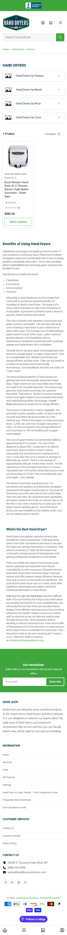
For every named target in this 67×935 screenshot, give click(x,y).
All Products (9, 777)
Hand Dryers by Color (28, 117)
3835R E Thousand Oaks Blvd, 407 (28, 862)
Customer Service (12, 835)
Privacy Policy (10, 843)
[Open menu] (60, 23)
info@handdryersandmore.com (26, 640)
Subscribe (55, 681)
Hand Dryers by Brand (28, 89)
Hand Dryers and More (27, 898)
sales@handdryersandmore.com (27, 872)
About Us (7, 762)
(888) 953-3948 (16, 867)
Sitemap (7, 785)
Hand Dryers (18, 49)
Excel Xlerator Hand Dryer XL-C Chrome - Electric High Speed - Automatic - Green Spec (16, 189)
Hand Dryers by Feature (30, 75)
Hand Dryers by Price (28, 103)
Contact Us (8, 828)
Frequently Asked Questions (17, 799)
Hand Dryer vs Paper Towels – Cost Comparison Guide (30, 792)
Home (6, 49)
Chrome (31, 49)
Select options (18, 221)
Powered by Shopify (50, 898)
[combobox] (33, 37)
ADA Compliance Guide (14, 807)
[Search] (60, 37)
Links (5, 769)
